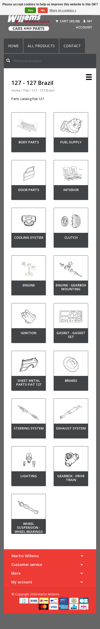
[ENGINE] (29, 269)
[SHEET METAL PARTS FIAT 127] (29, 364)
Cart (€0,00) (70, 21)
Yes (30, 10)
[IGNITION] (29, 316)
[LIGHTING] (29, 459)
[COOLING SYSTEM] (29, 221)
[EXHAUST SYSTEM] (71, 412)
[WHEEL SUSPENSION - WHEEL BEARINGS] (29, 507)
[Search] (8, 60)
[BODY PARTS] (29, 126)
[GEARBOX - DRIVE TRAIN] (71, 459)
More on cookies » (63, 10)
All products (41, 45)
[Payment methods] (24, 600)
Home (13, 45)
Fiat (26, 90)
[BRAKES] (71, 364)
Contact (72, 45)
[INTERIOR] (71, 173)
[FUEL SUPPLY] (71, 126)
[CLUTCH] (71, 221)
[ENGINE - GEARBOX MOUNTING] (71, 269)
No (43, 10)
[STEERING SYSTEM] (29, 412)
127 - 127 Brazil (43, 90)
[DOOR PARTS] (29, 173)
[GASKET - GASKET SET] (71, 316)
